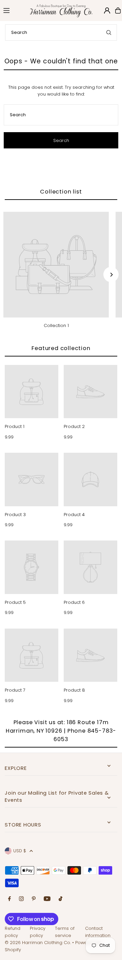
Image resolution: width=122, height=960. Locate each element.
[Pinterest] (34, 899)
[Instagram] (21, 899)
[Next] (111, 274)
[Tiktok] (60, 899)
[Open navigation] (12, 10)
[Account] (107, 10)
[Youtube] (47, 899)
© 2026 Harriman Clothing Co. (38, 942)
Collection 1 (56, 325)
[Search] (109, 32)
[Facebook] (9, 899)
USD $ (19, 851)
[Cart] (118, 10)
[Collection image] (56, 264)
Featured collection (61, 348)
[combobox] (61, 32)
